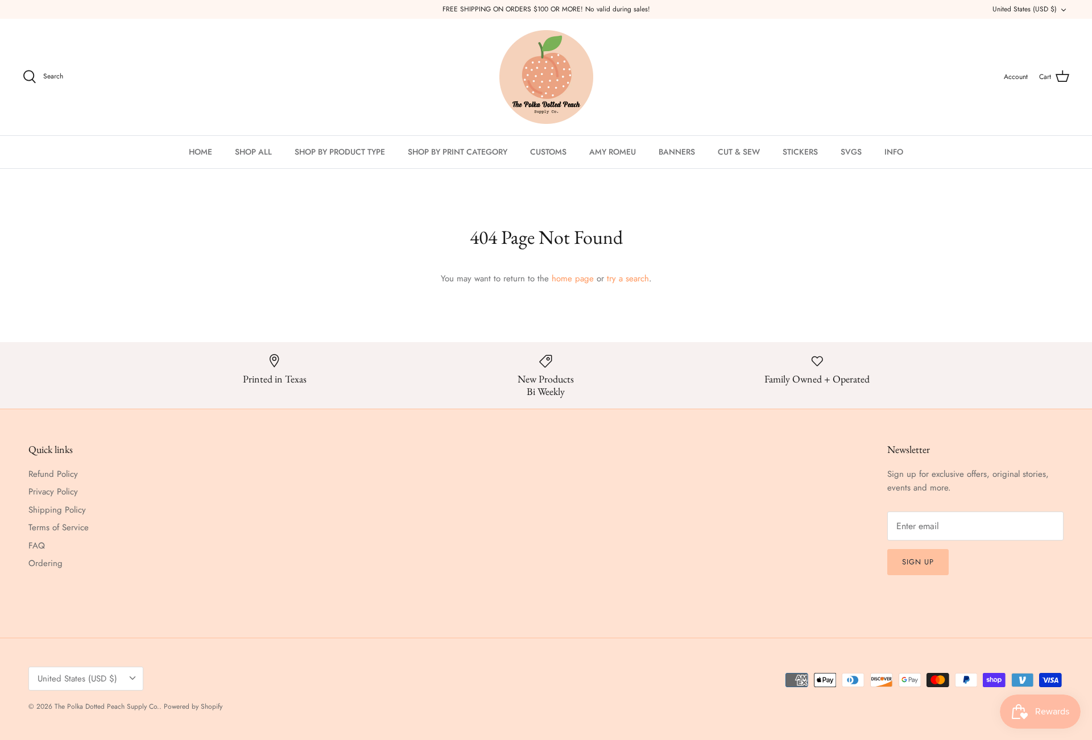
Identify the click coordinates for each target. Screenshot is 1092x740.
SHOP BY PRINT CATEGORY (457, 151)
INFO (893, 151)
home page (573, 278)
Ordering (45, 563)
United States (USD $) (1024, 9)
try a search (628, 278)
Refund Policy (53, 474)
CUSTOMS (548, 151)
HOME (200, 151)
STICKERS (800, 151)
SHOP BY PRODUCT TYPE (340, 151)
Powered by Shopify (193, 706)
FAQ (36, 545)
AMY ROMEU (612, 151)
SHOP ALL (253, 151)
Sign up (918, 561)
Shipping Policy (57, 510)
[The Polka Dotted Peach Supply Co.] (546, 77)
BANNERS (677, 151)
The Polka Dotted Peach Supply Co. (107, 706)
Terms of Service (58, 527)
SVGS (851, 151)
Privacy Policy (53, 491)
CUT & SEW (739, 151)
